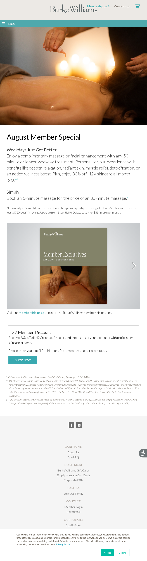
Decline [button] (122, 552)
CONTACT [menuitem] (73, 501)
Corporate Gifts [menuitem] (73, 480)
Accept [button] (107, 552)
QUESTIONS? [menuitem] (73, 446)
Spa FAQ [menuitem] (73, 457)
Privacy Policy (63, 544)
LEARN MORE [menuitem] (73, 464)
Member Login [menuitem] (73, 507)
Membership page (31, 313)
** (16, 179)
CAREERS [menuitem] (73, 487)
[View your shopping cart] (138, 6)
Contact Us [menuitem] (73, 511)
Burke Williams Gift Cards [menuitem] (73, 470)
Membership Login (98, 6)
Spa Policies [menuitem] (73, 525)
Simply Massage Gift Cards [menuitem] (73, 475)
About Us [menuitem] (73, 452)
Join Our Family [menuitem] (73, 493)
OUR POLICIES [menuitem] (73, 519)
